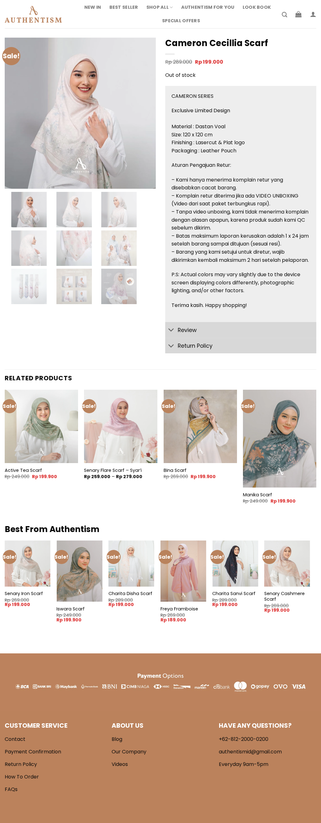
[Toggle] (171, 330)
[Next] (316, 452)
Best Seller (123, 7)
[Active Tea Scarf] (41, 426)
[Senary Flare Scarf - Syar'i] (120, 426)
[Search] (284, 14)
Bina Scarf (175, 470)
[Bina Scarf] (200, 426)
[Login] (313, 14)
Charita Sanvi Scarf (233, 594)
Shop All (157, 7)
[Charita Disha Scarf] (131, 563)
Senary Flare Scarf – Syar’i (113, 470)
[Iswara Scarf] (79, 571)
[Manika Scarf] (279, 439)
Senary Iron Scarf (24, 594)
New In (92, 7)
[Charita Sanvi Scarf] (235, 563)
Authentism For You (207, 7)
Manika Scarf (257, 495)
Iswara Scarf (70, 609)
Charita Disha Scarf (130, 594)
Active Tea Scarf (23, 470)
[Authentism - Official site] (36, 14)
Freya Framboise (179, 609)
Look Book (257, 7)
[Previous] (5, 452)
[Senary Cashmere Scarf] (287, 563)
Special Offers (181, 21)
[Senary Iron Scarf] (27, 563)
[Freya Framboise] (183, 571)
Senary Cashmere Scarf (284, 596)
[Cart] (298, 14)
